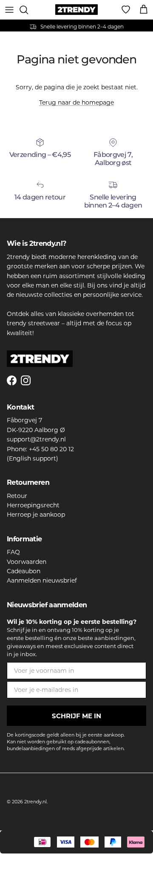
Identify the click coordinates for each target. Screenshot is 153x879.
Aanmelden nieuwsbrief (42, 580)
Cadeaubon (23, 571)
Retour (17, 496)
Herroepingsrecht (33, 505)
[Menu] (9, 9)
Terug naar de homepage (76, 102)
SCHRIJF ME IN (76, 716)
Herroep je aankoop (36, 514)
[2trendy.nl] (76, 9)
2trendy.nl (35, 802)
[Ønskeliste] (126, 9)
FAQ (13, 552)
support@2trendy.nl (36, 439)
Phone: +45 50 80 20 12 (40, 449)
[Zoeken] (28, 9)
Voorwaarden (26, 562)
